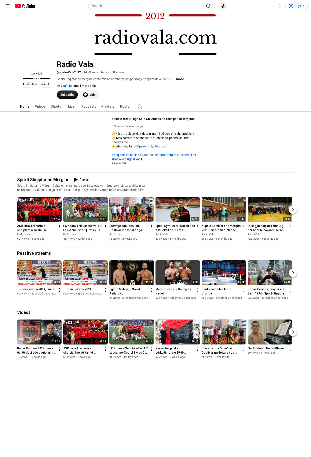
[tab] (25, 106)
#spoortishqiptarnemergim (158, 155)
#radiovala (119, 159)
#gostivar (133, 159)
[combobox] (146, 5)
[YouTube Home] (25, 6)
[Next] (293, 209)
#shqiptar (118, 155)
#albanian (132, 155)
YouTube (66, 86)
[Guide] (7, 5)
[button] (119, 163)
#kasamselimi (186, 155)
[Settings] (279, 5)
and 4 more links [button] (84, 86)
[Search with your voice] (223, 6)
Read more (119, 163)
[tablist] (155, 106)
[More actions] (59, 226)
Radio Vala (23, 234)
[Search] (208, 6)
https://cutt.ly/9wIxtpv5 (151, 146)
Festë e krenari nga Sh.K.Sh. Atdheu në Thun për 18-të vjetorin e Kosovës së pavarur (154, 119)
